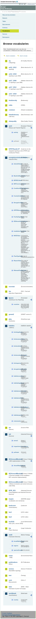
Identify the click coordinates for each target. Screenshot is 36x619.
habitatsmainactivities (17, 391)
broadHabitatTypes (17, 541)
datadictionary (14, 114)
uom (10, 580)
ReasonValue (17, 260)
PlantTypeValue (17, 256)
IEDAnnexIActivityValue (17, 221)
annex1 (16, 440)
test (10, 575)
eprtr (10, 126)
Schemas (4, 27)
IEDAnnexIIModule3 (15, 473)
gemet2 (11, 314)
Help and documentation (8, 15)
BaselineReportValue (17, 176)
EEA (10, 2)
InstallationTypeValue (17, 231)
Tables (4, 21)
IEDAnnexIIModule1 (15, 459)
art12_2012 (12, 67)
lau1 (10, 512)
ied (10, 434)
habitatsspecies (17, 415)
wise (10, 587)
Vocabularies (6, 31)
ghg (10, 319)
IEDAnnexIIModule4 (15, 482)
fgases (11, 298)
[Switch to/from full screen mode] (25, 4)
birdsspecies (17, 363)
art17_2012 (12, 87)
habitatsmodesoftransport (17, 407)
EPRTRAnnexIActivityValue (17, 210)
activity (16, 132)
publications (13, 562)
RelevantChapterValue (17, 270)
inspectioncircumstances (17, 446)
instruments (17, 421)
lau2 (10, 517)
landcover (12, 505)
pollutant (16, 452)
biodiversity (13, 100)
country (16, 600)
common (12, 110)
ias (10, 427)
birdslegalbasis (17, 332)
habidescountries (17, 376)
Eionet (9, 11)
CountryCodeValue (17, 196)
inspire (11, 499)
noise (11, 555)
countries (16, 304)
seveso (11, 569)
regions (16, 545)
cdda (10, 105)
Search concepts (23, 55)
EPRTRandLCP (14, 149)
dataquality (13, 121)
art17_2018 (12, 94)
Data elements (6, 24)
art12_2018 (12, 74)
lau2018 (11, 521)
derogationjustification (17, 369)
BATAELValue (17, 180)
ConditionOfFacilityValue (17, 188)
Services (4, 34)
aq (10, 61)
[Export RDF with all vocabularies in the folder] (31, 128)
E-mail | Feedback (7, 613)
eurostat (12, 286)
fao (10, 291)
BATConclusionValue (17, 184)
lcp (10, 528)
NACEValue (17, 235)
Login (22, 4)
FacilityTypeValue (17, 217)
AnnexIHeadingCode (17, 465)
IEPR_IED (12, 490)
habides (11, 326)
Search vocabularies (10, 55)
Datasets (4, 18)
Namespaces (5, 37)
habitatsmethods (17, 398)
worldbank (12, 593)
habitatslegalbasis (17, 383)
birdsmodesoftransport (17, 355)
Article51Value (17, 164)
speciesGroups (17, 550)
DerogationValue (17, 202)
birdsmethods (17, 346)
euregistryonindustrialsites (15, 157)
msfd (10, 535)
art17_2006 (12, 80)
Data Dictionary (15, 11)
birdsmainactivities (17, 339)
